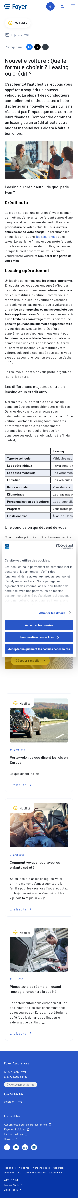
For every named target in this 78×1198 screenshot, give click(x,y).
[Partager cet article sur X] (37, 47)
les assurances (46, 236)
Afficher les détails (52, 612)
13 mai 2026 (16, 979)
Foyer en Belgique (14, 1129)
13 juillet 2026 (17, 749)
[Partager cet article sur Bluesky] (45, 47)
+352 (15, 1094)
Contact (9, 1101)
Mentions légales (41, 1167)
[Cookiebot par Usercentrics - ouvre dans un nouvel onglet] (56, 546)
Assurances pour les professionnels (26, 1124)
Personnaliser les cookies (37, 637)
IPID (19, 1172)
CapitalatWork (11, 1184)
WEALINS (9, 1180)
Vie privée (24, 1167)
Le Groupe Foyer (14, 1134)
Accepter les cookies (39, 625)
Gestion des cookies (35, 1172)
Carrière (9, 1139)
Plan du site (10, 1167)
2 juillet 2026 (17, 854)
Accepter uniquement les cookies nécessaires (39, 649)
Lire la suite (23, 785)
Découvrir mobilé (28, 660)
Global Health (11, 1189)
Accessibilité (55, 1172)
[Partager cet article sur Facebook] (29, 47)
